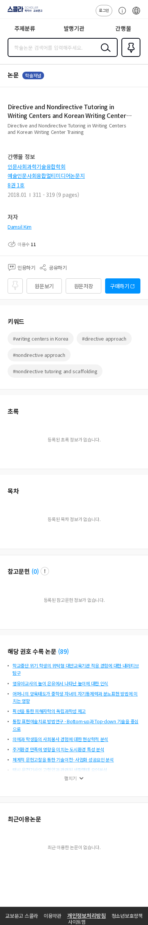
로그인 (104, 10)
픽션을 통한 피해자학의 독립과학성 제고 (49, 711)
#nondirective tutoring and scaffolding (55, 371)
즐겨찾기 (129, 56)
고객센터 (120, 14)
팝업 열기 (45, 571)
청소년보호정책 (127, 915)
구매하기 (119, 286)
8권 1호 (16, 185)
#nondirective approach (39, 354)
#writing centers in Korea (40, 338)
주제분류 (24, 28)
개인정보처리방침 (86, 915)
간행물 (123, 28)
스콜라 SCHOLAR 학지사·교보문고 (23, 11)
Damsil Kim (19, 226)
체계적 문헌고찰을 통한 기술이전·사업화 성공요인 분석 (63, 759)
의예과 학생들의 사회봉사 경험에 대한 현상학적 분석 (60, 739)
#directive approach (104, 338)
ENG (136, 14)
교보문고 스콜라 (21, 915)
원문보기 (44, 286)
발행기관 (74, 28)
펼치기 (70, 778)
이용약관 (52, 915)
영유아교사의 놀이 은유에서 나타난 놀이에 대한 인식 (60, 683)
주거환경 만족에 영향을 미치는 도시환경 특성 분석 (58, 749)
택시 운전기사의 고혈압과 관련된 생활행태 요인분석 (60, 769)
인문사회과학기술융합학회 (37, 166)
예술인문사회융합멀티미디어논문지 (46, 175)
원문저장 (83, 286)
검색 (104, 53)
